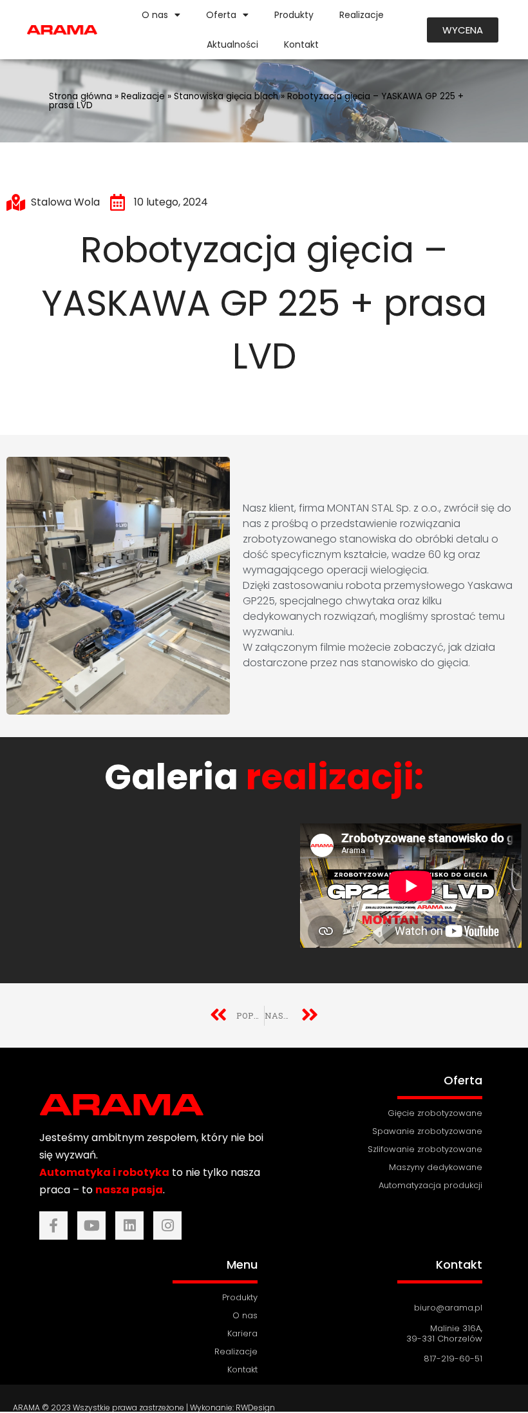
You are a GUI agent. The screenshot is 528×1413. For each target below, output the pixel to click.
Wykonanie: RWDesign (232, 1407)
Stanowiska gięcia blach (226, 96)
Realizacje (361, 14)
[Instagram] (167, 1225)
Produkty (294, 14)
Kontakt (301, 44)
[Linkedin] (129, 1225)
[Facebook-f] (53, 1225)
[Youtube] (91, 1225)
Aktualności (232, 44)
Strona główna (80, 96)
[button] (462, 30)
